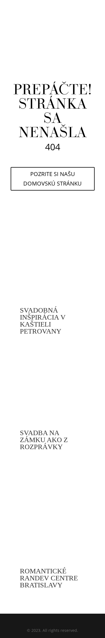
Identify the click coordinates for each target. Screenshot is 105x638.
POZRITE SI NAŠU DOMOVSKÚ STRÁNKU (52, 178)
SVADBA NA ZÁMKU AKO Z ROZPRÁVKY (44, 440)
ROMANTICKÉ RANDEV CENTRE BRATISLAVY (49, 578)
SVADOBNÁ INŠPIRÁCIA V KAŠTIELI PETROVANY (43, 320)
